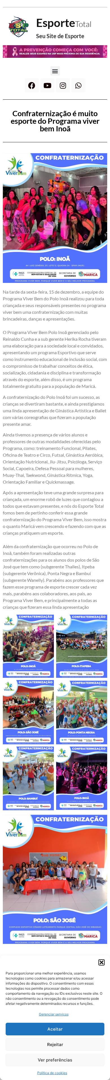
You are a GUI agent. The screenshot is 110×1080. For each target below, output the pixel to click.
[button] (101, 962)
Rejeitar (55, 1044)
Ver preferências (55, 1060)
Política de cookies (52, 1073)
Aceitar (55, 1029)
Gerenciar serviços (54, 1014)
